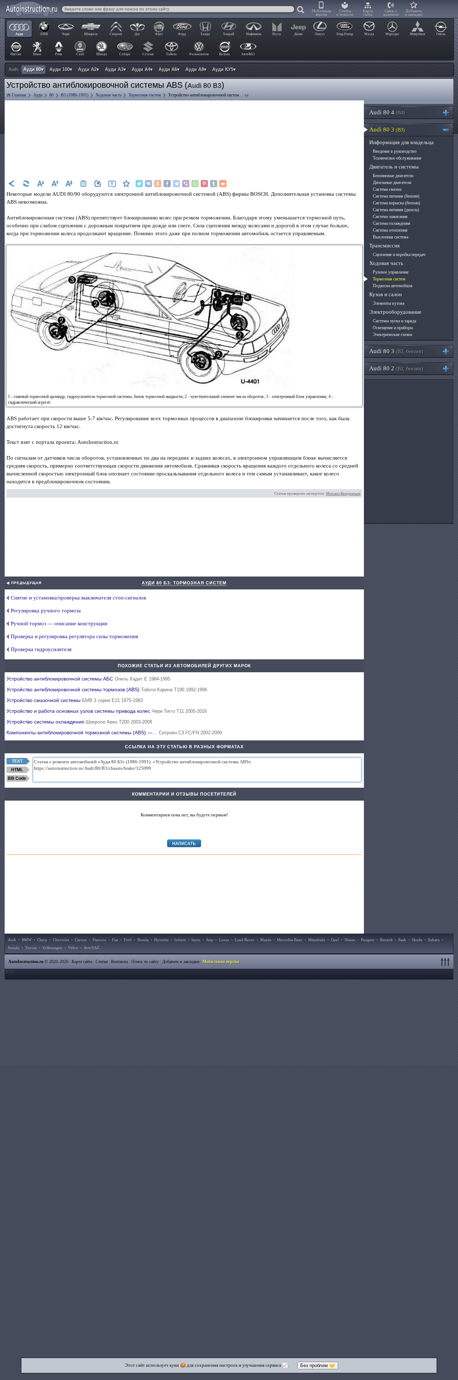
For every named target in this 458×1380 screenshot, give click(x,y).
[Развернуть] (449, 112)
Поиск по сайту (145, 961)
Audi (12, 940)
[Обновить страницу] (26, 184)
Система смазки (387, 189)
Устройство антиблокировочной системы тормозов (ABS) (106, 689)
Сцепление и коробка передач (399, 254)
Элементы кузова (388, 303)
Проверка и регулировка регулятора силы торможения (74, 636)
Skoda (417, 940)
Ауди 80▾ (33, 69)
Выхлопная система (390, 237)
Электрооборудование (395, 312)
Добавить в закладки (414, 12)
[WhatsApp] (195, 184)
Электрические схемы (392, 334)
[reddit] (223, 184)
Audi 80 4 (387, 112)
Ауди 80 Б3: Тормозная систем (184, 582)
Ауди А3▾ (115, 69)
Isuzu (195, 940)
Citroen (81, 940)
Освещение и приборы (393, 327)
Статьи (102, 961)
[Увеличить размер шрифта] (54, 184)
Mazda (265, 940)
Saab (402, 940)
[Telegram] (176, 184)
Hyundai (161, 940)
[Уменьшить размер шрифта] (40, 184)
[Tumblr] (214, 184)
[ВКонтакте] (148, 184)
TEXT (17, 761)
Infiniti (180, 940)
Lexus (224, 940)
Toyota (30, 947)
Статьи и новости (345, 12)
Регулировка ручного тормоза (46, 610)
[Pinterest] (204, 184)
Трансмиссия (384, 245)
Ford (128, 940)
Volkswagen (52, 947)
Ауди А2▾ (88, 69)
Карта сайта (368, 12)
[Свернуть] (449, 130)
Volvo (73, 947)
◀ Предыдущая (24, 583)
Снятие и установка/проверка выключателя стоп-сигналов (78, 598)
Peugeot (367, 940)
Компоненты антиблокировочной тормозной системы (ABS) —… (114, 732)
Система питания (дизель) (396, 209)
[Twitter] (139, 184)
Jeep (209, 940)
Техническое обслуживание (397, 158)
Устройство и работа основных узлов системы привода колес (106, 711)
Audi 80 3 (387, 129)
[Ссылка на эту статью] (97, 184)
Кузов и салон (385, 294)
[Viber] (186, 184)
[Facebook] (167, 184)
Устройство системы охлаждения (79, 722)
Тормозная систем (389, 278)
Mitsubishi (316, 940)
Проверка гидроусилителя (41, 649)
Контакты (119, 961)
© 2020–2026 (38, 961)
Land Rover (244, 940)
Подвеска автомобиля (393, 285)
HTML (17, 769)
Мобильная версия (321, 12)
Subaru (434, 940)
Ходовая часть (386, 263)
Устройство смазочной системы (74, 700)
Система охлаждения (391, 223)
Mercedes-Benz (289, 940)
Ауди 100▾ (60, 69)
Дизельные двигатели (392, 182)
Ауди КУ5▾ (224, 69)
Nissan (350, 940)
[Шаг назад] (11, 184)
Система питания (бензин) (396, 196)
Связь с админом (391, 12)
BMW (26, 940)
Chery (42, 940)
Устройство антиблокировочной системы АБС (88, 679)
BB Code (17, 778)
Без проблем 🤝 (317, 1365)
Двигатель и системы (394, 167)
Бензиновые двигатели (393, 175)
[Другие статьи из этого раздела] (83, 184)
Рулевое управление (391, 272)
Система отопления (390, 230)
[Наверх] (446, 961)
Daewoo (99, 940)
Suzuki (13, 947)
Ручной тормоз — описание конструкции (59, 623)
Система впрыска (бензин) (396, 202)
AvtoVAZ (91, 947)
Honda (142, 940)
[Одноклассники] (158, 184)
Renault (386, 940)
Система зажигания (390, 216)
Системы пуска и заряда (394, 320)
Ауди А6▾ (169, 69)
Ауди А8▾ (195, 69)
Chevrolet (61, 940)
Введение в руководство (394, 151)
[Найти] (301, 10)
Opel (335, 940)
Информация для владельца (401, 142)
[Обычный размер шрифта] (69, 184)
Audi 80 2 (396, 368)
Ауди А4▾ (142, 69)
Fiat (115, 940)
